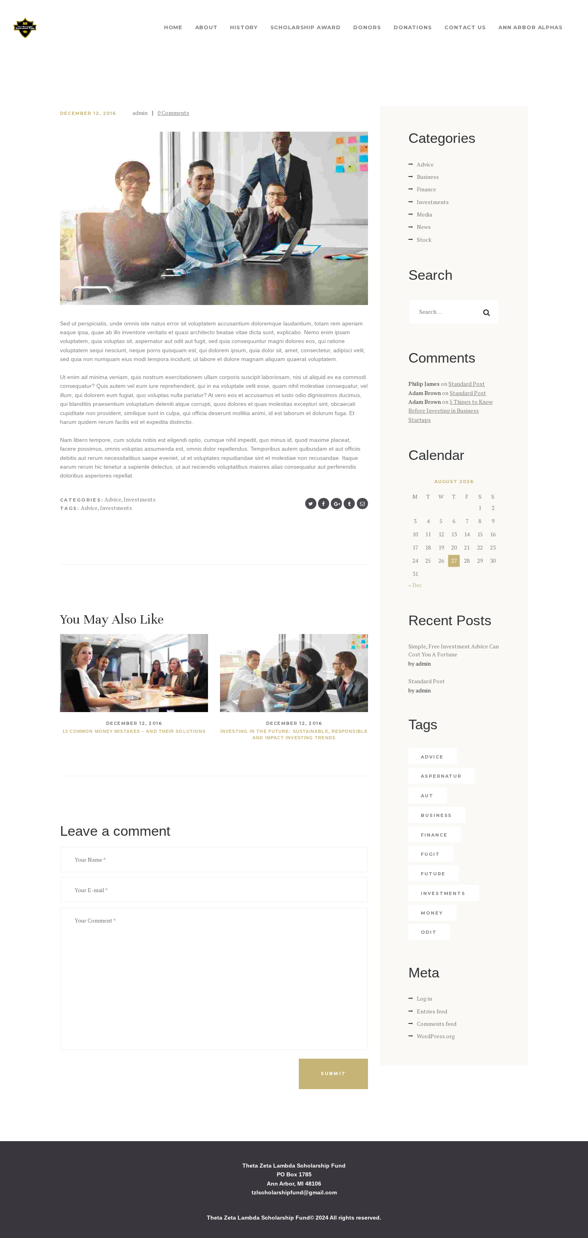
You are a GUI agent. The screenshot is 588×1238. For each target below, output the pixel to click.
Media (424, 214)
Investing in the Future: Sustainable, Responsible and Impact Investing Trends (294, 734)
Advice (112, 499)
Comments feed (436, 1023)
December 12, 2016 (88, 113)
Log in (424, 998)
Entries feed (432, 1011)
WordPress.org (436, 1036)
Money (432, 913)
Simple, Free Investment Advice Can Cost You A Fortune (453, 650)
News (424, 227)
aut (427, 796)
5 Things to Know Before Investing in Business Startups (450, 410)
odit (429, 932)
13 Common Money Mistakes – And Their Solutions (134, 731)
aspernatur (441, 776)
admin (140, 112)
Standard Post (466, 383)
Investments (140, 499)
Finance (426, 189)
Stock (424, 239)
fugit (430, 854)
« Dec (415, 585)
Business (428, 177)
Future (433, 874)
